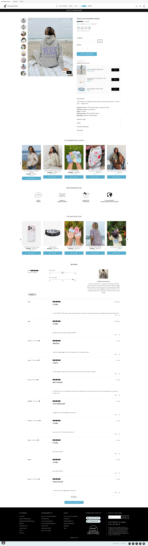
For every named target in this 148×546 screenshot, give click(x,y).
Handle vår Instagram (25, 518)
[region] (103, 274)
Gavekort (21, 533)
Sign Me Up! (125, 517)
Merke (90, 6)
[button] (83, 21)
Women (64, 72)
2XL (100, 41)
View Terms (115, 534)
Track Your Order (46, 530)
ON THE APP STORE (94, 518)
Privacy (119, 534)
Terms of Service (116, 543)
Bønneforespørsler (69, 523)
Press (65, 528)
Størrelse (80, 38)
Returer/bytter (45, 518)
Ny (57, 6)
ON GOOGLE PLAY (93, 521)
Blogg (21, 530)
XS (79, 41)
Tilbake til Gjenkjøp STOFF (75, 502)
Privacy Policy (123, 543)
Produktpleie (44, 526)
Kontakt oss (67, 518)
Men (69, 72)
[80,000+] (93, 534)
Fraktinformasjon (68, 521)
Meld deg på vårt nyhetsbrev (48, 516)
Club (75, 6)
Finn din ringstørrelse (47, 521)
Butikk (71, 6)
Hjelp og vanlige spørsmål (70, 516)
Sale (82, 6)
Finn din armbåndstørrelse (48, 523)
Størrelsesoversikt (46, 528)
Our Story (22, 516)
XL (95, 41)
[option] (74, 10)
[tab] (99, 99)
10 (92, 96)
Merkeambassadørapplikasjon (27, 521)
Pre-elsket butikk (23, 526)
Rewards (21, 523)
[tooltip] (109, 281)
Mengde (79, 45)
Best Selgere (63, 6)
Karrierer (66, 526)
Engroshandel (23, 528)
